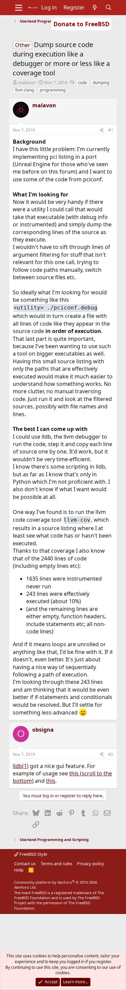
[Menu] (19, 7)
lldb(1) (21, 766)
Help (19, 870)
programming (53, 90)
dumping (101, 82)
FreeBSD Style (32, 854)
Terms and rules (56, 863)
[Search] (108, 7)
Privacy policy (90, 863)
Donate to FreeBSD (81, 24)
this (50, 780)
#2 (110, 754)
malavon (27, 82)
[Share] (101, 130)
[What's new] (95, 7)
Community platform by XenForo (55, 885)
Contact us (25, 863)
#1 (110, 130)
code (82, 82)
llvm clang (24, 90)
